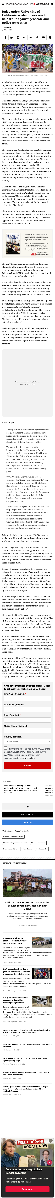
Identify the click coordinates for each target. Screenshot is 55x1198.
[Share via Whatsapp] (18, 37)
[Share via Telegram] (24, 37)
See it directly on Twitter (27, 384)
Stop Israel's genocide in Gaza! (15, 843)
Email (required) (11, 715)
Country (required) (13, 737)
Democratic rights (10, 849)
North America (41, 849)
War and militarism (38, 843)
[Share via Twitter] (12, 37)
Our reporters (7, 27)
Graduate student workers (13, 837)
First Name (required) (14, 694)
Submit (27, 766)
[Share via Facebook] (5, 37)
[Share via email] (31, 37)
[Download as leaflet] (37, 37)
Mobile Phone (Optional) (15, 726)
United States (26, 849)
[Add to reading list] (50, 37)
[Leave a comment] (43, 37)
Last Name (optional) (14, 705)
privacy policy (28, 758)
